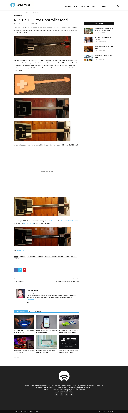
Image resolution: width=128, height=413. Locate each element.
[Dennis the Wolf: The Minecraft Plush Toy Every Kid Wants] (88, 31)
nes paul (73, 256)
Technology (84, 6)
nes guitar (47, 256)
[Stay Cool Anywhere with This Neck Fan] (88, 40)
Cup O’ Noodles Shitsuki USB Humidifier (67, 281)
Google (111, 6)
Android (68, 6)
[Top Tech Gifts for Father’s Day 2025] (88, 49)
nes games (40, 256)
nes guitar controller (57, 256)
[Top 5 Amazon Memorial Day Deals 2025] (88, 58)
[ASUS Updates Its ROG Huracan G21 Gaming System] (24, 342)
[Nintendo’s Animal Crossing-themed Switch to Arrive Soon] (46, 342)
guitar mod (22, 256)
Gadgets (95, 6)
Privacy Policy (110, 411)
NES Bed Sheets (28, 223)
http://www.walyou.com (32, 293)
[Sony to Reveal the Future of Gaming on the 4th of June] (24, 322)
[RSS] (66, 394)
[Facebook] (56, 394)
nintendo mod (18, 258)
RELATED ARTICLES (21, 311)
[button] (118, 6)
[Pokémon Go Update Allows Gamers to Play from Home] (46, 322)
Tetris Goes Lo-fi (19, 281)
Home (15, 13)
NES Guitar (54, 221)
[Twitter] (28, 302)
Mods (21, 15)
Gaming (103, 6)
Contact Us (102, 411)
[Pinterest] (61, 394)
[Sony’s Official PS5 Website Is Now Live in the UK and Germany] (69, 342)
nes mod (67, 256)
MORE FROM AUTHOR (35, 311)
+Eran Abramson (31, 299)
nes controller (31, 256)
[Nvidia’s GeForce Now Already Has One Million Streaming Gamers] (69, 322)
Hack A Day (20, 250)
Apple (76, 6)
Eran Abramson (20, 23)
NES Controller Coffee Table (69, 221)
